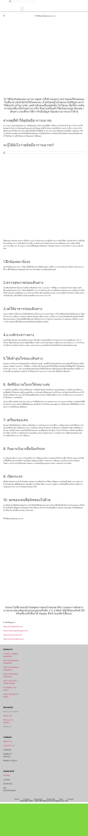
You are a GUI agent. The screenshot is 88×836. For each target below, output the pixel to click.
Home (16, 799)
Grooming (38, 799)
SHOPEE (6, 775)
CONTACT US (8, 746)
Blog (61, 799)
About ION (50, 799)
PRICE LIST (7, 716)
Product (26, 799)
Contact (70, 799)
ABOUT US (7, 741)
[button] (22, 8)
